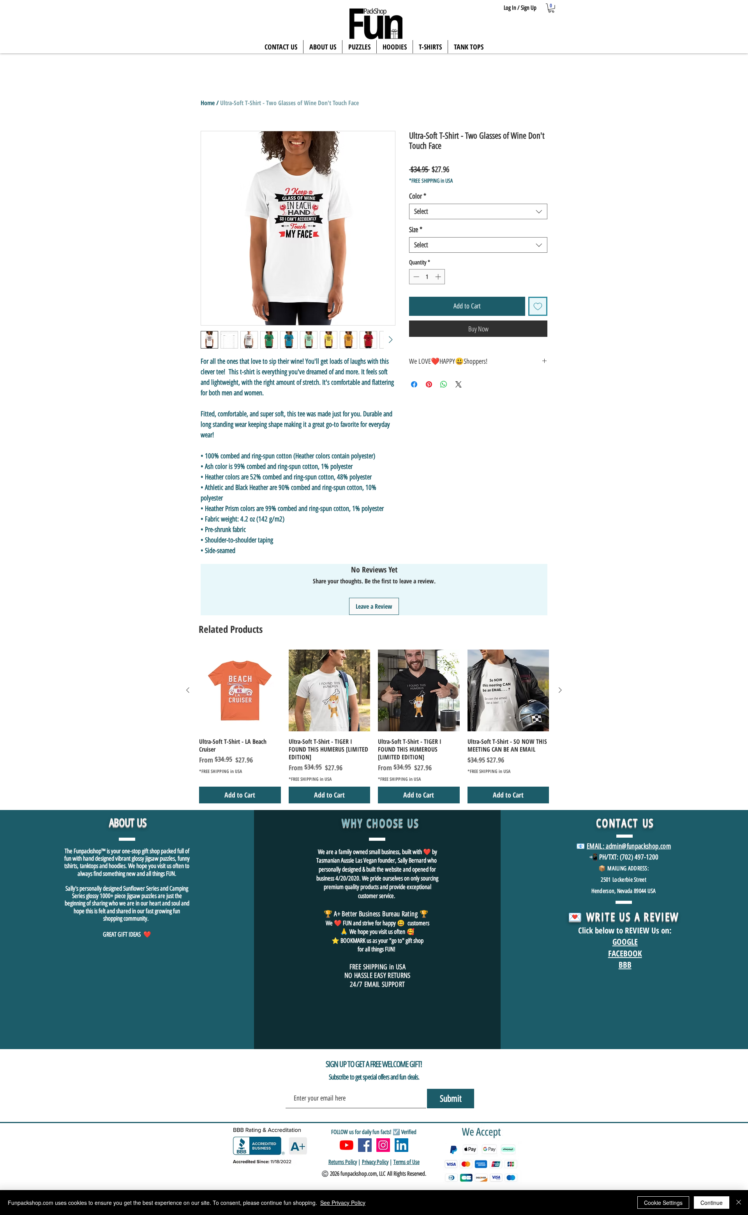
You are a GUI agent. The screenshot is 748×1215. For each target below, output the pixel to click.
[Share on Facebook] (414, 384)
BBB (625, 964)
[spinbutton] (427, 276)
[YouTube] (346, 1145)
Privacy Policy (375, 1162)
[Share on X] (458, 384)
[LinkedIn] (401, 1145)
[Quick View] (240, 690)
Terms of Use (406, 1162)
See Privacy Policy (342, 1202)
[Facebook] (365, 1145)
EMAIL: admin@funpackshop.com (629, 846)
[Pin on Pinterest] (429, 384)
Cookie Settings (663, 1202)
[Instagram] (383, 1145)
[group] (374, 726)
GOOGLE (625, 941)
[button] (551, 8)
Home (208, 103)
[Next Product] (560, 690)
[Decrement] (415, 276)
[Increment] (439, 276)
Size (415, 229)
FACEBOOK (625, 953)
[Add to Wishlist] (537, 306)
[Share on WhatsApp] (443, 384)
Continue (711, 1202)
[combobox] (478, 211)
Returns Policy (342, 1162)
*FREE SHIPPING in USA (431, 181)
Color (417, 196)
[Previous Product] (187, 690)
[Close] (738, 1202)
